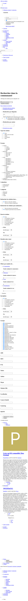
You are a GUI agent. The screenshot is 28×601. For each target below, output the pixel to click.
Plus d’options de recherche (6, 105)
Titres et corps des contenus (10, 201)
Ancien (6, 324)
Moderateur (7, 333)
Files (6, 138)
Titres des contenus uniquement (11, 203)
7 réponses (8, 482)
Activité (4, 40)
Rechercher (8, 42)
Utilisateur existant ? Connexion (10, 10)
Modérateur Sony (8, 340)
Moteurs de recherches (9, 342)
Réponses (5, 272)
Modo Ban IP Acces (9, 341)
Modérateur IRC (8, 336)
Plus (6, 38)
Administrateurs (8, 323)
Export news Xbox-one (8, 55)
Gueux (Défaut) (9, 561)
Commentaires (6, 266)
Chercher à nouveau (5, 103)
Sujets (6, 135)
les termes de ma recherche (11, 208)
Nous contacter (6, 563)
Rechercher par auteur (7, 128)
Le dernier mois (8, 220)
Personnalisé (7, 224)
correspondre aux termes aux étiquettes (16, 118)
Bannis (6, 328)
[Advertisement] (14, 76)
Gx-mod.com (6, 30)
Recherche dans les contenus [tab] (9, 108)
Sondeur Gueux (8, 349)
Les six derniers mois (9, 222)
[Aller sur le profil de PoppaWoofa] (15, 450)
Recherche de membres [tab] (8, 109)
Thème (4, 559)
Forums (7, 33)
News (17, 491)
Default (7, 560)
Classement (5, 44)
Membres (4, 293)
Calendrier (8, 34)
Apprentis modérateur (9, 325)
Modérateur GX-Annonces (10, 335)
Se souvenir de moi (10, 21)
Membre (6, 329)
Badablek (5, 491)
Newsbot (6, 345)
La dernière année (8, 223)
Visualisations (6, 285)
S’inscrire (5, 28)
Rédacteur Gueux (8, 346)
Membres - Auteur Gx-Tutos (10, 332)
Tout (6, 133)
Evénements (7, 137)
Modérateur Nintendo (9, 338)
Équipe (7, 36)
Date (7, 423)
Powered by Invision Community (14, 566)
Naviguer (5, 31)
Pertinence (8, 424)
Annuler (5, 418)
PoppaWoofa (5, 457)
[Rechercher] (1, 53)
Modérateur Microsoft (9, 337)
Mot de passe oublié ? (10, 26)
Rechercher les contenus (8, 416)
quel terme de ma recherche (13, 209)
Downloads (5, 45)
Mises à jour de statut (9, 134)
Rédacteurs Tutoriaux (9, 347)
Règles (7, 35)
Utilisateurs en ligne (10, 37)
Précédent (8, 579)
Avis (4, 279)
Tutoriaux (19, 457)
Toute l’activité (9, 41)
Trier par (5, 422)
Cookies (5, 564)
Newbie (6, 344)
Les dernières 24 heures (9, 218)
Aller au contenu (4, 1)
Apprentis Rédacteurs (9, 327)
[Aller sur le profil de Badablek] (5, 485)
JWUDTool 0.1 (8, 488)
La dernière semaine (9, 219)
